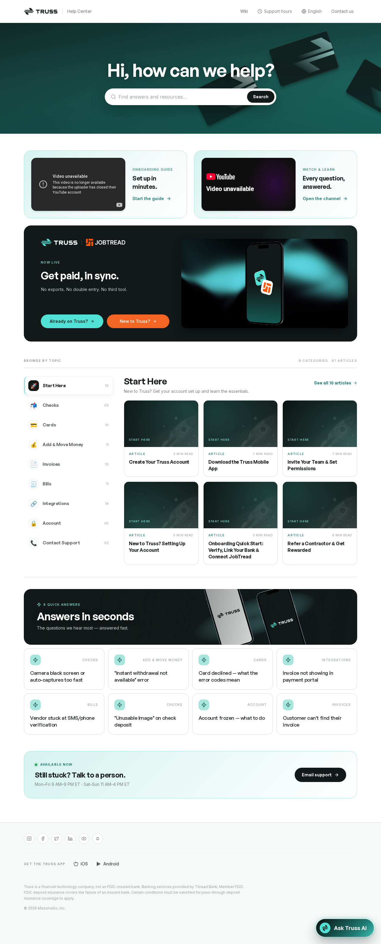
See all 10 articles (332, 382)
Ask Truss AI (350, 928)
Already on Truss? (69, 321)
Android (111, 863)
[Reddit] (97, 838)
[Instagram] (29, 838)
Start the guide (148, 198)
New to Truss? (135, 321)
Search (260, 96)
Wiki (244, 11)
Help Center (79, 11)
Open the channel (322, 198)
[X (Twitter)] (56, 838)
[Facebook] (43, 838)
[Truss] (40, 11)
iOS (84, 863)
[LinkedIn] (70, 838)
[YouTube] (84, 838)
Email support (317, 774)
